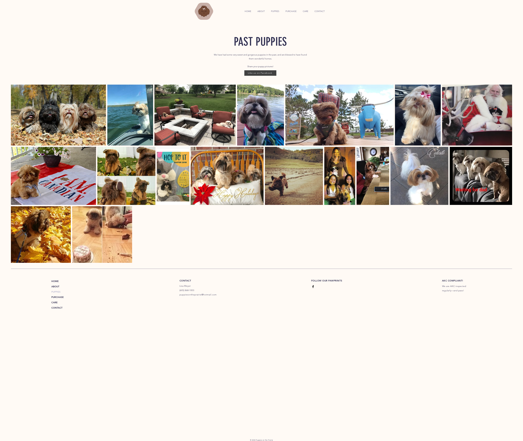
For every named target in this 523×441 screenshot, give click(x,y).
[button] (275, 11)
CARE (54, 302)
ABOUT (55, 286)
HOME (55, 281)
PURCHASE (57, 297)
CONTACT (57, 307)
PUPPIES (55, 291)
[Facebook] (313, 286)
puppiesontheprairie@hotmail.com (198, 294)
